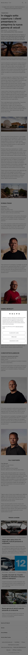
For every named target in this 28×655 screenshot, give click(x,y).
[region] (14, 327)
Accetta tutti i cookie (13, 332)
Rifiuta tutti (14, 336)
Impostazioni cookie (14, 340)
